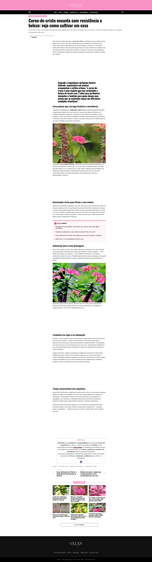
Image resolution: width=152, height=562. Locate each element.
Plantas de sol (80, 466)
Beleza (60, 12)
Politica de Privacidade (59, 552)
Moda (55, 12)
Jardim (72, 466)
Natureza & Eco (74, 12)
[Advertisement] (79, 68)
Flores (55, 466)
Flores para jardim (63, 466)
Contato (69, 552)
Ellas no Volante (94, 12)
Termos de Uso (84, 552)
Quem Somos (76, 552)
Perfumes (66, 12)
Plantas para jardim (90, 466)
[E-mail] (81, 462)
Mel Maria (34, 37)
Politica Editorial (93, 552)
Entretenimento (84, 12)
